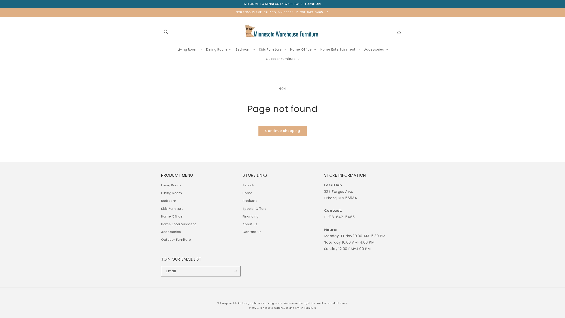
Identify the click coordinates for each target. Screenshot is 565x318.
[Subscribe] (235, 271)
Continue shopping (282, 130)
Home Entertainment (178, 224)
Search (248, 185)
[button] (166, 32)
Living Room (171, 185)
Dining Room (171, 193)
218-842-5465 (341, 217)
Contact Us (252, 232)
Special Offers (254, 208)
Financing (250, 216)
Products (250, 201)
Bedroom (168, 201)
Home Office (172, 216)
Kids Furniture (172, 208)
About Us (250, 224)
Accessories (171, 232)
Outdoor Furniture (176, 239)
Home (247, 193)
